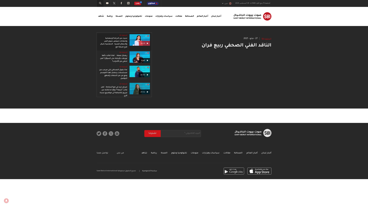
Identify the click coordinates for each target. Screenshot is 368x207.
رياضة (110, 16)
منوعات (149, 16)
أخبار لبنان (216, 16)
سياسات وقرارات (163, 16)
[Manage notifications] (6, 200)
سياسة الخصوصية (149, 171)
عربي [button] (226, 3)
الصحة (119, 16)
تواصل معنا (102, 153)
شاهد (101, 16)
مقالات (178, 16)
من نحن (120, 153)
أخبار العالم (202, 16)
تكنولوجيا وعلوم (133, 16)
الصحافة (189, 16)
